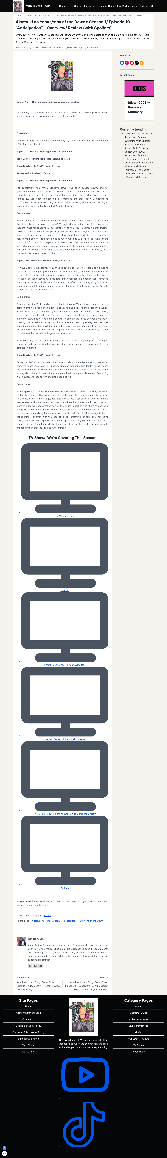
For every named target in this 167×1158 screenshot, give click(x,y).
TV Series (138, 1045)
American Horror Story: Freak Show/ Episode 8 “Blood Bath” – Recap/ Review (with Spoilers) (38, 983)
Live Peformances (138, 1025)
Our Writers (28, 1051)
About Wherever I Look (28, 1012)
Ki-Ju (80, 920)
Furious (65, 888)
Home (18, 15)
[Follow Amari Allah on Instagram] (35, 966)
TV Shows (76, 6)
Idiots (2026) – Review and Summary (139, 107)
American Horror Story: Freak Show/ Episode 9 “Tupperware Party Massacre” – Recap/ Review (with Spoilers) (86, 983)
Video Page (138, 1051)
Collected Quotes (138, 1019)
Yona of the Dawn (93, 920)
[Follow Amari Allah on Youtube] (40, 966)
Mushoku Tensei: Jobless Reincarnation (65, 739)
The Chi (65, 590)
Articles (139, 1006)
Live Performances (127, 6)
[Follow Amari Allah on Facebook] (30, 966)
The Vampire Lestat (64, 516)
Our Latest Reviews (138, 1038)
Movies (138, 1032)
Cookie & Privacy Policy (28, 1025)
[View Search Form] (152, 6)
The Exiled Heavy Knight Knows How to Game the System (65, 813)
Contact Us (28, 1019)
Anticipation (69, 920)
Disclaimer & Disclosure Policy (28, 1032)
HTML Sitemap (28, 1045)
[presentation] (139, 88)
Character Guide (106, 6)
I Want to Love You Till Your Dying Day (64, 665)
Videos (143, 6)
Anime (37, 15)
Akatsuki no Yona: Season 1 (46, 920)
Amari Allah (23, 47)
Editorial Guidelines (28, 1038)
